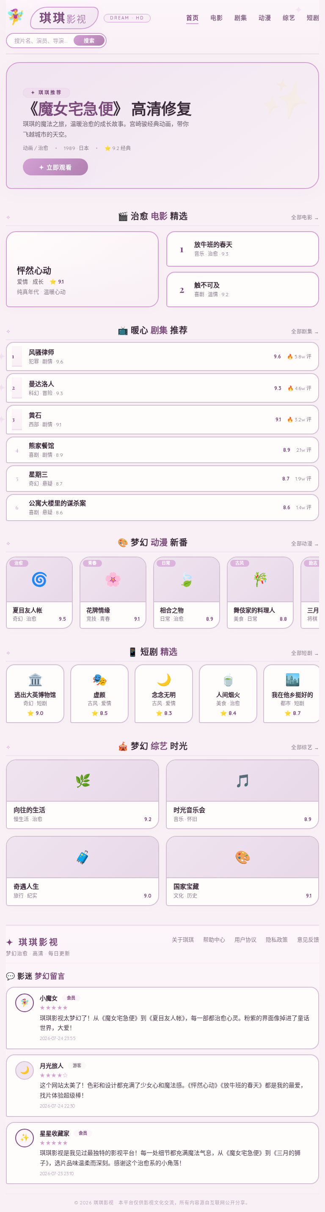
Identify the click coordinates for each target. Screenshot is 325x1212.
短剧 (313, 18)
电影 (216, 18)
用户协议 (245, 939)
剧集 (240, 18)
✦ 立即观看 (55, 167)
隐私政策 (277, 939)
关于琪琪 (183, 939)
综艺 (289, 18)
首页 (192, 18)
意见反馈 (308, 939)
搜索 (89, 41)
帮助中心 (214, 939)
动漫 (265, 18)
